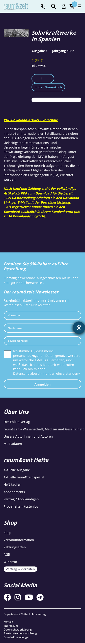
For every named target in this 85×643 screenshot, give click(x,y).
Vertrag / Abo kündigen (21, 499)
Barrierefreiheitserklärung (20, 633)
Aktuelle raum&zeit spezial (24, 477)
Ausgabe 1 (40, 51)
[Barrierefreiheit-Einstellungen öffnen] (79, 328)
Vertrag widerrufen (20, 569)
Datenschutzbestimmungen (34, 373)
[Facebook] (7, 597)
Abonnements (14, 492)
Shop (7, 532)
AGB (7, 554)
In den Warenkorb (48, 87)
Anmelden (42, 384)
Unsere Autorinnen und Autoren (28, 436)
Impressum (11, 626)
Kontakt (8, 622)
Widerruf (10, 562)
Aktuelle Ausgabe (17, 470)
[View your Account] (64, 6)
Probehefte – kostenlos (21, 506)
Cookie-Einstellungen (17, 637)
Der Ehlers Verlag (17, 422)
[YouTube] (29, 597)
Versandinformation (19, 540)
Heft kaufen (12, 484)
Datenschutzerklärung (18, 629)
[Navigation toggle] (79, 6)
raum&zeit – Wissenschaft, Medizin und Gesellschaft (44, 429)
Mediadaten (13, 443)
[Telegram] (40, 597)
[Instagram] (18, 597)
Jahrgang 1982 (63, 51)
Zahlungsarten (15, 547)
